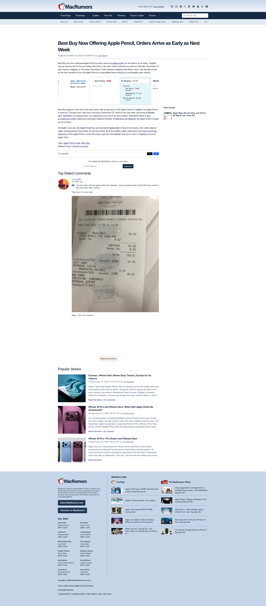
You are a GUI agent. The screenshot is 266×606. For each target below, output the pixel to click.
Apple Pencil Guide (71, 143)
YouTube (120, 482)
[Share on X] (150, 153)
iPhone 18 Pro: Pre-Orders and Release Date (112, 438)
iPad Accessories (80, 146)
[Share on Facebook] (156, 153)
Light (104, 594)
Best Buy (86, 143)
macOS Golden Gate (157, 22)
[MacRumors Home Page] (75, 6)
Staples (138, 109)
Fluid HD (94, 594)
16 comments (108, 431)
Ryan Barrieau (85, 560)
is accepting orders (115, 63)
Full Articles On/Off (78, 594)
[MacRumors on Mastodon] (189, 6)
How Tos (108, 15)
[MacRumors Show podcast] (172, 6)
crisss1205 (76, 179)
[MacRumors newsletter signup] (206, 6)
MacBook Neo (177, 22)
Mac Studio (78, 22)
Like (84, 315)
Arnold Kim (62, 523)
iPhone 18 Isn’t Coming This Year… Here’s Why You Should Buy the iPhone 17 (141, 531)
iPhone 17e (193, 22)
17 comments (63, 154)
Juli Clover (103, 55)
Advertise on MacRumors (72, 510)
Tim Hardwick (128, 382)
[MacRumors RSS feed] (202, 6)
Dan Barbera (62, 560)
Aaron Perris (84, 569)
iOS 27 (125, 22)
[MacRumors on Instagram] (176, 6)
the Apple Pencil (84, 128)
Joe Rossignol (128, 413)
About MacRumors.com (71, 503)
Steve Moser (62, 569)
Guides (96, 15)
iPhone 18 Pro (95, 22)
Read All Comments (108, 359)
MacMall (67, 116)
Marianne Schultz (86, 551)
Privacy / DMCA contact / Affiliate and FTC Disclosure (76, 585)
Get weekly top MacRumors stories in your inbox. (108, 161)
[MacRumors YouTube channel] (193, 6)
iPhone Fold (111, 22)
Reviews (121, 15)
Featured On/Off (64, 594)
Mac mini (64, 22)
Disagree (90, 315)
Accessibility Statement (65, 590)
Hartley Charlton (64, 551)
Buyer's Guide (137, 15)
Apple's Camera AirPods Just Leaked (140, 500)
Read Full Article (95, 400)
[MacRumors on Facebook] (180, 6)
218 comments (109, 400)
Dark (109, 594)
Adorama (119, 119)
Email (60, 527)
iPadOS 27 (138, 22)
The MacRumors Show (180, 482)
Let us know (159, 6)
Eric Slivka (84, 523)
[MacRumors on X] (185, 6)
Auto (100, 594)
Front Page (66, 15)
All (206, 22)
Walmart (132, 119)
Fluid (88, 594)
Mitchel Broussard (64, 541)
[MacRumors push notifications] (198, 6)
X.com (65, 527)
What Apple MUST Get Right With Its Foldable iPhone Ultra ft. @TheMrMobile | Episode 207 (191, 490)
